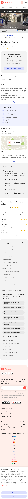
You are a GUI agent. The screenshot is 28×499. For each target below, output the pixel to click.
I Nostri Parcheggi (6, 416)
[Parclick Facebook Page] (8, 373)
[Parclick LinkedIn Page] (5, 373)
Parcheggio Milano (7, 349)
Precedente (7, 236)
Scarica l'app (22, 30)
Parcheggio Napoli (13, 37)
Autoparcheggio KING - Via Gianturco (11, 290)
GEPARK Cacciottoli (7, 268)
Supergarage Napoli (7, 246)
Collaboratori (5, 424)
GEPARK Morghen (7, 265)
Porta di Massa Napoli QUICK (10, 262)
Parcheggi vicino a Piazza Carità (12, 307)
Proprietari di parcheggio (8, 427)
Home (2, 37)
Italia (6, 37)
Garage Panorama (23, 37)
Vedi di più (13, 102)
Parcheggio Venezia (7, 340)
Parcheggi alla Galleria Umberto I (12, 332)
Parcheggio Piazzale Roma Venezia (11, 343)
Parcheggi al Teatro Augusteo (12, 328)
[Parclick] (6, 2)
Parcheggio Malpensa (8, 355)
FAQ (21, 427)
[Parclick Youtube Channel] (12, 373)
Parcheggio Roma (7, 346)
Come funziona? (6, 414)
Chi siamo (4, 411)
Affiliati (3, 429)
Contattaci (23, 424)
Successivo (21, 236)
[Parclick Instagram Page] (2, 373)
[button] (16, 117)
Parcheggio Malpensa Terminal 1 (10, 352)
